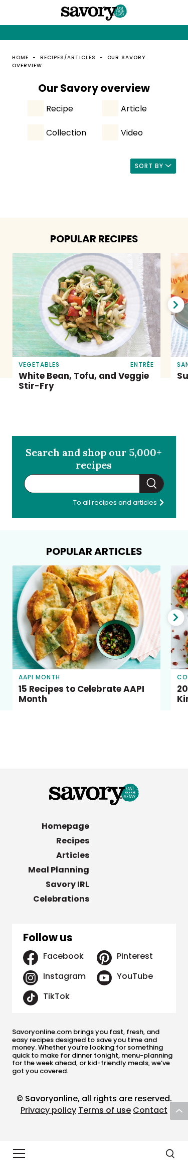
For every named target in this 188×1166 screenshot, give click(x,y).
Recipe (59, 108)
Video (132, 132)
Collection (66, 132)
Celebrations (61, 899)
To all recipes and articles (115, 502)
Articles (72, 855)
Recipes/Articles (67, 57)
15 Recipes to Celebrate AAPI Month (81, 694)
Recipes (72, 840)
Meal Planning (58, 870)
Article (134, 108)
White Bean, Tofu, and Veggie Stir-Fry (84, 381)
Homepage (65, 826)
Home (20, 57)
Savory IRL (67, 884)
